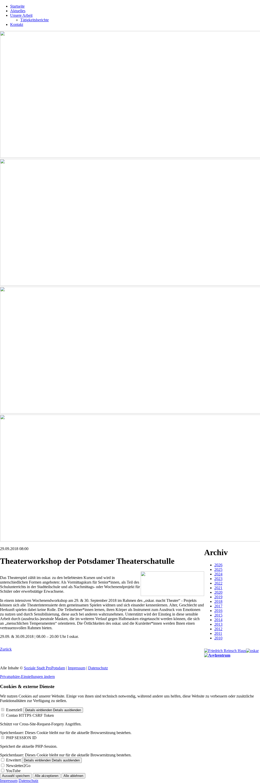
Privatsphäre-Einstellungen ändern (27, 676)
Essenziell (14, 710)
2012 (218, 629)
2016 (218, 610)
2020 (218, 592)
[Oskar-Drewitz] (252, 651)
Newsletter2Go (18, 765)
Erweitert (13, 760)
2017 (218, 606)
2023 (218, 578)
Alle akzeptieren (46, 776)
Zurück (6, 649)
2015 (218, 615)
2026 (218, 565)
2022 (218, 583)
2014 (218, 620)
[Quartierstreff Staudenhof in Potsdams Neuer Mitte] (217, 655)
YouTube (13, 771)
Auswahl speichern (16, 776)
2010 (218, 638)
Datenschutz (98, 668)
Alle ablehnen (73, 776)
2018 (218, 601)
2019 (218, 597)
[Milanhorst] (225, 651)
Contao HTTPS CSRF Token (30, 715)
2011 (218, 633)
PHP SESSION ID (21, 738)
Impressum (76, 668)
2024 (218, 574)
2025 (218, 569)
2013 (218, 624)
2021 (218, 588)
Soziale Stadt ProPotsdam (44, 668)
